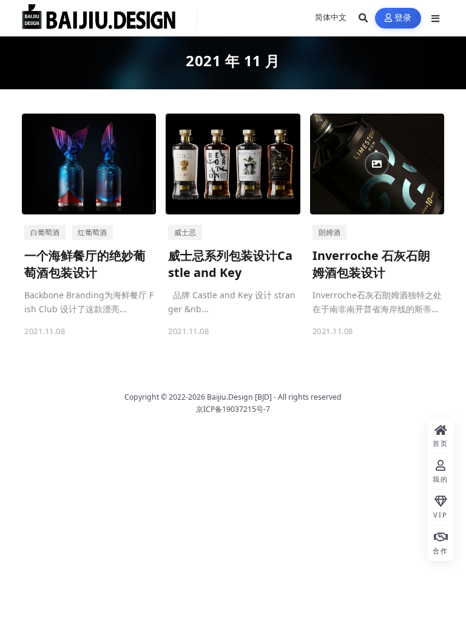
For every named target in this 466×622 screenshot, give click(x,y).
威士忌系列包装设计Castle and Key (230, 264)
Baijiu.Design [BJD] (239, 397)
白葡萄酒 (44, 232)
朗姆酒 (329, 232)
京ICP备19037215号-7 (233, 409)
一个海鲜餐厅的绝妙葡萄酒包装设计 (85, 264)
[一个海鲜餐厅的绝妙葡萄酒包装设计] (89, 164)
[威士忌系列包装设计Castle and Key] (233, 164)
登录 (403, 17)
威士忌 (185, 232)
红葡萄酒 (92, 232)
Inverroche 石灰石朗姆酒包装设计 (371, 264)
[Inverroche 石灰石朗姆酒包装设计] (377, 164)
